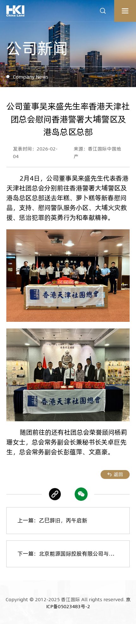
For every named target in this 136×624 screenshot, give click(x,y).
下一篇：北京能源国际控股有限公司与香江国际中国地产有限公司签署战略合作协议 (73, 553)
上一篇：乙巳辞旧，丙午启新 (52, 520)
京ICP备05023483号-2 (88, 603)
